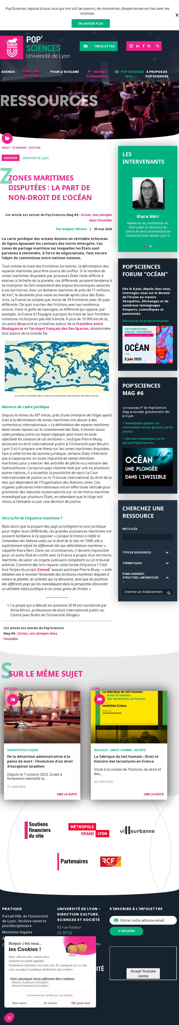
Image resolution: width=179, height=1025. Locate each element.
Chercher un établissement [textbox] (143, 592)
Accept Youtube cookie (143, 973)
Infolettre (104, 46)
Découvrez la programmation (145, 321)
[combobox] (147, 592)
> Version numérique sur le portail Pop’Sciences (143, 440)
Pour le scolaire (64, 72)
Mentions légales (17, 932)
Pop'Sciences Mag (132, 74)
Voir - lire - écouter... (32, 73)
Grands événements (96, 74)
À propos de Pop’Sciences (156, 74)
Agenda (8, 72)
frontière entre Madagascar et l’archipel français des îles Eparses (52, 326)
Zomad (43, 569)
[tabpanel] (147, 207)
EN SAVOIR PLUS (90, 23)
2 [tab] (150, 246)
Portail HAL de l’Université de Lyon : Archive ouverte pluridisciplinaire (25, 921)
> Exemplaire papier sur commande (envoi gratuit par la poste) (147, 427)
